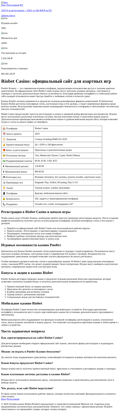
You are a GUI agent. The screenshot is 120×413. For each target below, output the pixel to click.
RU (21, 5)
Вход (3, 5)
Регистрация (13, 5)
